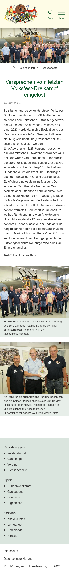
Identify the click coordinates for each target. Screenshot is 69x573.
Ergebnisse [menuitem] (14, 503)
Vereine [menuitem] (12, 464)
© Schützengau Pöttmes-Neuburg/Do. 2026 (32, 566)
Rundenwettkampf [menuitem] (19, 486)
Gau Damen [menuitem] (15, 497)
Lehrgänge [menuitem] (14, 524)
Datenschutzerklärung (18, 558)
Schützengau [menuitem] (14, 446)
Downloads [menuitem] (14, 530)
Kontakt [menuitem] (12, 535)
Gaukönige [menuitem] (14, 459)
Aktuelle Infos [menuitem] (16, 519)
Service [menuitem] (10, 512)
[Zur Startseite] (21, 14)
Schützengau (27, 68)
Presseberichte (48, 68)
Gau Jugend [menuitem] (15, 491)
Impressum (11, 551)
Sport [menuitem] (8, 479)
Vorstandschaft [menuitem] (17, 453)
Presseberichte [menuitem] (17, 470)
